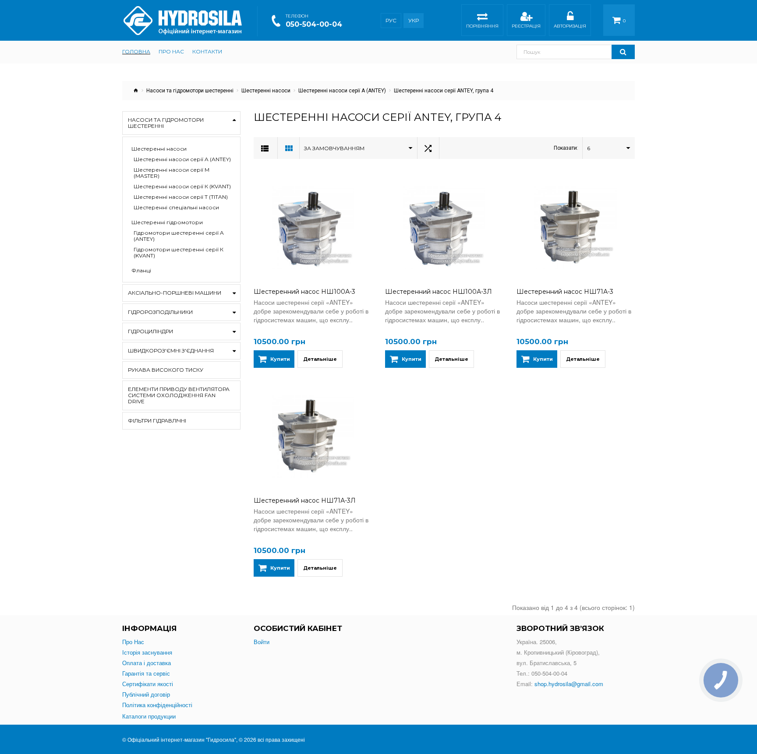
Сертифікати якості (147, 683)
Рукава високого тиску (165, 369)
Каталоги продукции (149, 716)
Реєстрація (526, 26)
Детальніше (320, 359)
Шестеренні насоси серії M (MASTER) (171, 173)
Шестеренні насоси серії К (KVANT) (182, 186)
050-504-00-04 (314, 24)
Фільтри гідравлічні (157, 420)
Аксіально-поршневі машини (174, 292)
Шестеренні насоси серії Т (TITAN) (181, 197)
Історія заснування (147, 652)
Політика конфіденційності (157, 704)
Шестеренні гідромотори (167, 222)
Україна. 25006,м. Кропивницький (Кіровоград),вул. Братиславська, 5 (558, 652)
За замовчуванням (334, 148)
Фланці (141, 271)
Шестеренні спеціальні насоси (176, 207)
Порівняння (482, 26)
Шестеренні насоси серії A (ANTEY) (342, 91)
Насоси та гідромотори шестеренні (189, 91)
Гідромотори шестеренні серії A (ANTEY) (179, 236)
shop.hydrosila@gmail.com (568, 684)
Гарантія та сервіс (146, 673)
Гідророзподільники (160, 312)
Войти (261, 641)
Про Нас (133, 641)
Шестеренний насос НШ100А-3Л (438, 292)
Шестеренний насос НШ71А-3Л (305, 500)
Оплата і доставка (146, 662)
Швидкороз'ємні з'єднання (171, 350)
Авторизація (570, 26)
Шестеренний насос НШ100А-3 (304, 292)
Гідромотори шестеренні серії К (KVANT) (178, 253)
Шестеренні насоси (265, 91)
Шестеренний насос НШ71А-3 (564, 292)
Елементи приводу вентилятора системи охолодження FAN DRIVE (179, 395)
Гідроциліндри (150, 331)
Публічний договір (146, 694)
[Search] (623, 52)
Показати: (566, 148)
